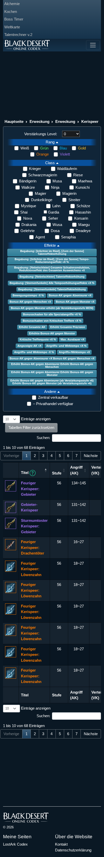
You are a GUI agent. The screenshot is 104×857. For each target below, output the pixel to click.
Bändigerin (27, 181)
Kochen (10, 11)
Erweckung (39, 121)
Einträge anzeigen (35, 419)
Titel (25, 472)
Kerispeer (89, 121)
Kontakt (61, 844)
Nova (27, 218)
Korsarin (81, 218)
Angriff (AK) (76, 470)
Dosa (55, 230)
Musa (57, 181)
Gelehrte (27, 230)
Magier (40, 193)
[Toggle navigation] (93, 45)
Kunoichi (82, 187)
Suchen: (43, 437)
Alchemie (12, 4)
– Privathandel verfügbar (53, 404)
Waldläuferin (67, 168)
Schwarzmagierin (42, 175)
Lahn (56, 206)
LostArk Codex (15, 844)
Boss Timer (13, 19)
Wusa (57, 224)
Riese (78, 175)
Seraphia (68, 237)
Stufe (56, 473)
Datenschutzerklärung (73, 850)
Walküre (28, 187)
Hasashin (83, 212)
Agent (40, 237)
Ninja (55, 187)
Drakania (28, 224)
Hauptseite (14, 121)
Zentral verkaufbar (53, 397)
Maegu (84, 224)
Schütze (83, 206)
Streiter (74, 200)
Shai (24, 212)
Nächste (91, 455)
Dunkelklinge (41, 200)
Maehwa (85, 181)
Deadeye (83, 230)
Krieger (35, 168)
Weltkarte (12, 27)
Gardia (53, 212)
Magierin (69, 193)
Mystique (28, 206)
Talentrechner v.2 (18, 34)
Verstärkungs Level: (40, 134)
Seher (53, 218)
